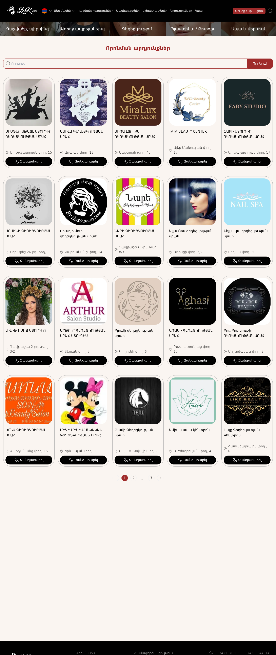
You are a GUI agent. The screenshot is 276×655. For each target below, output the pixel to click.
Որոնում (260, 63)
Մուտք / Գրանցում (249, 11)
